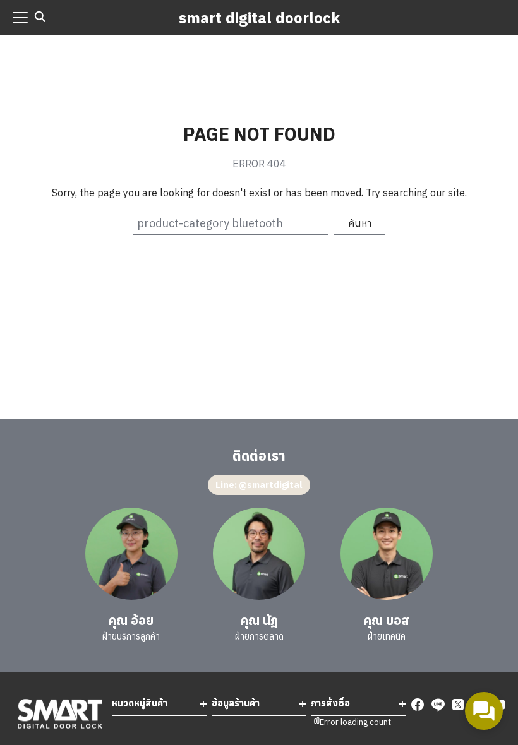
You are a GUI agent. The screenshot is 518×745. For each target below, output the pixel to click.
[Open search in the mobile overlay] (40, 17)
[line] (437, 704)
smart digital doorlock (259, 18)
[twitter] (458, 704)
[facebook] (417, 704)
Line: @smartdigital (259, 485)
